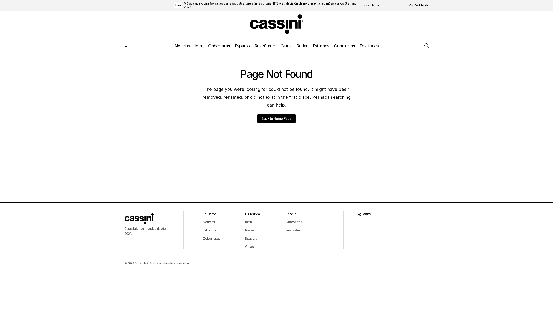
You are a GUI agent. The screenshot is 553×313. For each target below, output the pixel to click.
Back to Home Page (276, 118)
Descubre (252, 214)
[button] (419, 5)
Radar (249, 230)
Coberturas (211, 238)
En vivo (291, 214)
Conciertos (294, 222)
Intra (178, 5)
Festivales (293, 230)
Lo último (209, 214)
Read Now (371, 5)
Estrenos (209, 230)
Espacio (251, 238)
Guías (249, 247)
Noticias (209, 222)
